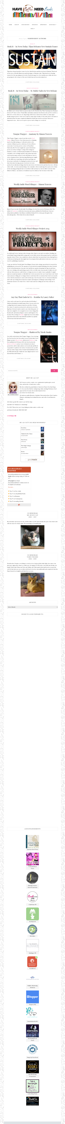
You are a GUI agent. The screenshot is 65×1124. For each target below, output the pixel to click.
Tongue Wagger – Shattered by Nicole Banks (32, 332)
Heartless (23, 428)
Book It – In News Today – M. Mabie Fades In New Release (32, 90)
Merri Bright (24, 447)
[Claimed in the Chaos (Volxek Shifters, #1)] (42, 435)
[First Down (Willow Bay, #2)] (42, 441)
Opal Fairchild (25, 435)
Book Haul (52, 24)
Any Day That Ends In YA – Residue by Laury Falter (32, 297)
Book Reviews (25, 24)
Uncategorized (32, 294)
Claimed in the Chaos (26, 433)
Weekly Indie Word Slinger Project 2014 (32, 228)
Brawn (22, 451)
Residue (22, 314)
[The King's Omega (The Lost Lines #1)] (42, 447)
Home (10, 24)
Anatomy (15, 211)
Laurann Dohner (25, 453)
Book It (17, 24)
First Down (24, 439)
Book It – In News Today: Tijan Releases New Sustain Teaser (32, 46)
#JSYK (32, 28)
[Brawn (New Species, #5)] (42, 453)
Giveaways (35, 24)
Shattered (32, 340)
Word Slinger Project (32, 131)
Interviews (43, 24)
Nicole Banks (19, 340)
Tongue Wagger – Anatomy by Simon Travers (32, 134)
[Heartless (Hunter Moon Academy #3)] (42, 429)
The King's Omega (26, 445)
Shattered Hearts (11, 344)
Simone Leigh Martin (26, 429)
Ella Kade (24, 441)
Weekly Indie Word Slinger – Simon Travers (32, 184)
